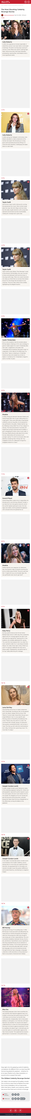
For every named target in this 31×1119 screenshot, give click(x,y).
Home (2, 5)
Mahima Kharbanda (9, 15)
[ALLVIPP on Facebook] (10, 1110)
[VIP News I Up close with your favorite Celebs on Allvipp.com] (12, 2)
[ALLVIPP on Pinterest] (20, 1110)
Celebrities (5, 5)
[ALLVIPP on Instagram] (15, 1110)
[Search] (25, 2)
